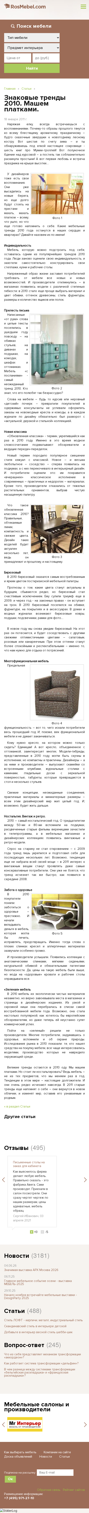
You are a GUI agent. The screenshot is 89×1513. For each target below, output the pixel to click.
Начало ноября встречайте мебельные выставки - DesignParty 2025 (40, 1296)
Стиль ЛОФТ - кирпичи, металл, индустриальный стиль (43, 1320)
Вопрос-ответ (24, 1345)
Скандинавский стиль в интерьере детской (35, 1326)
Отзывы (16, 1148)
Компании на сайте (57, 1452)
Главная (10, 89)
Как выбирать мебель (20, 1452)
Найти (32, 68)
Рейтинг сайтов (74, 1490)
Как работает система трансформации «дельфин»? (41, 1363)
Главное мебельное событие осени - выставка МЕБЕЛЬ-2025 (38, 1282)
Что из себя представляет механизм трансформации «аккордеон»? (42, 1355)
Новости (16, 1256)
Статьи (26, 89)
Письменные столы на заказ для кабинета (29, 1164)
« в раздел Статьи (17, 1106)
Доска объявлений (18, 1457)
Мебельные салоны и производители (36, 1407)
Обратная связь (48, 1490)
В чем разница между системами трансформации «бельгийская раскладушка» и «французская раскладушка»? (39, 1372)
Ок (10, 1479)
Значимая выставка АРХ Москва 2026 (31, 1270)
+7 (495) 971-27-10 (19, 1498)
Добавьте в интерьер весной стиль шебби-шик (38, 1332)
